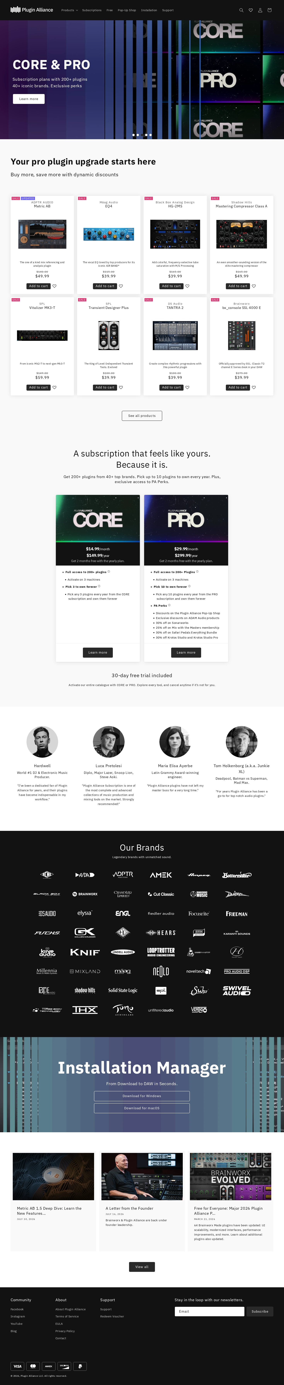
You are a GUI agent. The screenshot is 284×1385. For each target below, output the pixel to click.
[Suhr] (199, 990)
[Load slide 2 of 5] (138, 135)
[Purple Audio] (47, 990)
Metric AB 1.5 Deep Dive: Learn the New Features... (49, 1211)
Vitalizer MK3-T (42, 307)
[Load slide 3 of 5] (142, 135)
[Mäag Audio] (123, 971)
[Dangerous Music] (199, 894)
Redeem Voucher (112, 1316)
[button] (69, 10)
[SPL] (161, 990)
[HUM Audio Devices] (199, 933)
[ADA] (85, 875)
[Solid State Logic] (123, 990)
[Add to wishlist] (54, 286)
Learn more (28, 99)
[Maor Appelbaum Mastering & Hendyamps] (237, 952)
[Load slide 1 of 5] (133, 135)
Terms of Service (67, 1316)
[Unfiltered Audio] (161, 1010)
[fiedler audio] (161, 913)
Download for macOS (142, 1108)
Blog (14, 1331)
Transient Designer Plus (109, 307)
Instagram (18, 1316)
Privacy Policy (65, 1331)
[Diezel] (237, 894)
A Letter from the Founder (129, 1208)
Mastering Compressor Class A (241, 206)
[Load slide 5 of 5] (150, 135)
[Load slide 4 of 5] (146, 135)
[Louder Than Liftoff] (199, 952)
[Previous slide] (127, 135)
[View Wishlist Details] (250, 10)
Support (105, 1309)
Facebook (17, 1309)
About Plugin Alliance (70, 1309)
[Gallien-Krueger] (85, 933)
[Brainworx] (85, 894)
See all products (142, 416)
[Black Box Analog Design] (47, 894)
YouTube (16, 1324)
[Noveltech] (199, 971)
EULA (59, 1324)
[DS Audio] (47, 913)
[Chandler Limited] (123, 894)
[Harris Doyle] (123, 933)
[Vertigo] (199, 1010)
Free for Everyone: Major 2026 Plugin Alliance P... (228, 1211)
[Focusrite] (199, 913)
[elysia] (85, 913)
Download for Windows (142, 1096)
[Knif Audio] (85, 952)
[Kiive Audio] (47, 952)
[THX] (85, 1010)
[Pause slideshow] (157, 135)
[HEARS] (161, 933)
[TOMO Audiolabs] (123, 1010)
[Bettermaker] (237, 875)
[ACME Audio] (47, 875)
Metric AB (42, 206)
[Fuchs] (47, 933)
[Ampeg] (199, 875)
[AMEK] (161, 875)
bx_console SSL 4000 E (241, 307)
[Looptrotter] (161, 952)
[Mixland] (85, 971)
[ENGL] (123, 913)
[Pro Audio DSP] (237, 971)
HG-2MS (175, 206)
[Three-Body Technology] (47, 1010)
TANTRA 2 (175, 307)
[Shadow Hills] (85, 990)
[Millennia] (47, 971)
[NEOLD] (161, 971)
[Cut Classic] (161, 894)
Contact (60, 1338)
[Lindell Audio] (123, 952)
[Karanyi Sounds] (237, 933)
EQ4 (108, 206)
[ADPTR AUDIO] (123, 875)
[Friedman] (237, 913)
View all (142, 1267)
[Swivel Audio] (237, 990)
